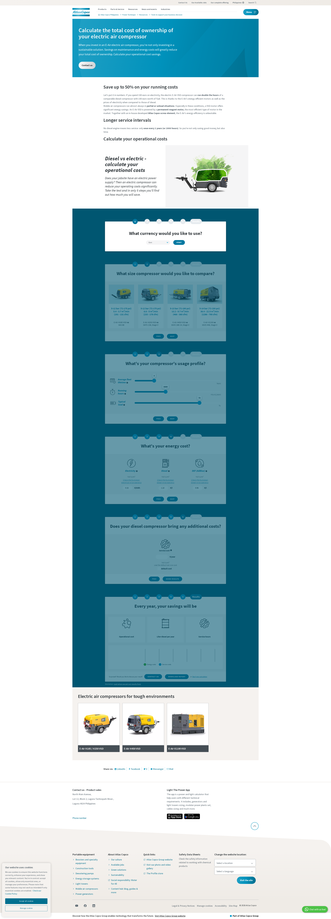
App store (175, 816)
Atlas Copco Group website (159, 859)
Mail (171, 768)
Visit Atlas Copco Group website (170, 915)
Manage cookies (205, 905)
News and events (149, 9)
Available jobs (117, 864)
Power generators (84, 893)
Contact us (182, 2)
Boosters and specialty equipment (87, 861)
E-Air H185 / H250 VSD (91, 748)
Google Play (192, 816)
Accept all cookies (26, 901)
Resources (133, 9)
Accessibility (221, 905)
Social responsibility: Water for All (124, 882)
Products (102, 9)
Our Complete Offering (219, 2)
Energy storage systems (87, 878)
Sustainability (117, 874)
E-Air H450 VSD (132, 748)
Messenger (158, 768)
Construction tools (85, 868)
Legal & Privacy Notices (183, 905)
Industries (165, 9)
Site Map (233, 905)
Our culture (116, 859)
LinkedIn (121, 768)
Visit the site (246, 880)
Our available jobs (199, 2)
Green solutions (118, 869)
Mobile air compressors (87, 888)
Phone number (79, 818)
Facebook (135, 768)
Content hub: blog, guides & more (124, 890)
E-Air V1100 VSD (177, 748)
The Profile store (154, 873)
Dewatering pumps (85, 873)
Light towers (82, 883)
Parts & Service (117, 9)
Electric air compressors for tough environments (126, 696)
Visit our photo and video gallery (158, 866)
